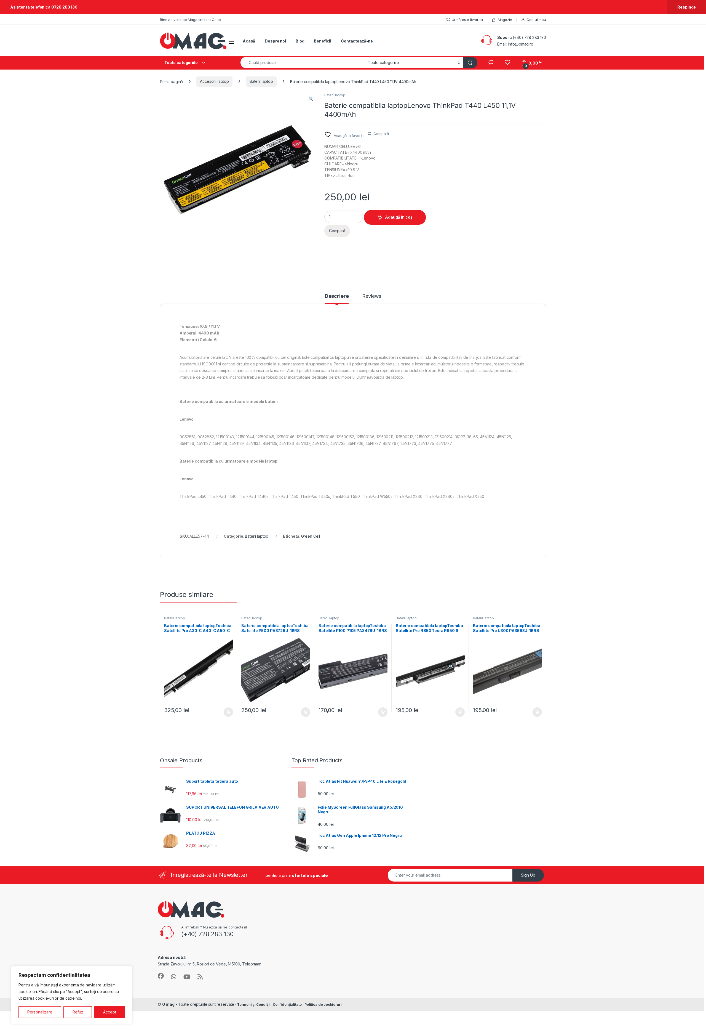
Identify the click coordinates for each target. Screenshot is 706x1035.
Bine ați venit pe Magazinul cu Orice (190, 19)
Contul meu (536, 19)
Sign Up (528, 875)
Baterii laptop (261, 81)
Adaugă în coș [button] (226, 712)
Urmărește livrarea (467, 19)
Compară (381, 133)
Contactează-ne (357, 41)
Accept (109, 1012)
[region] (71, 995)
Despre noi (275, 41)
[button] (311, 98)
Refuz (78, 1012)
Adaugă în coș (399, 217)
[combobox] (302, 62)
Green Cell (310, 536)
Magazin (505, 19)
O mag (168, 1004)
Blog (300, 41)
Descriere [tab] (337, 296)
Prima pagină (171, 81)
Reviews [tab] (371, 296)
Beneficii (322, 41)
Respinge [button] (686, 7)
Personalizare (39, 1012)
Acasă (249, 41)
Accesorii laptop (214, 81)
